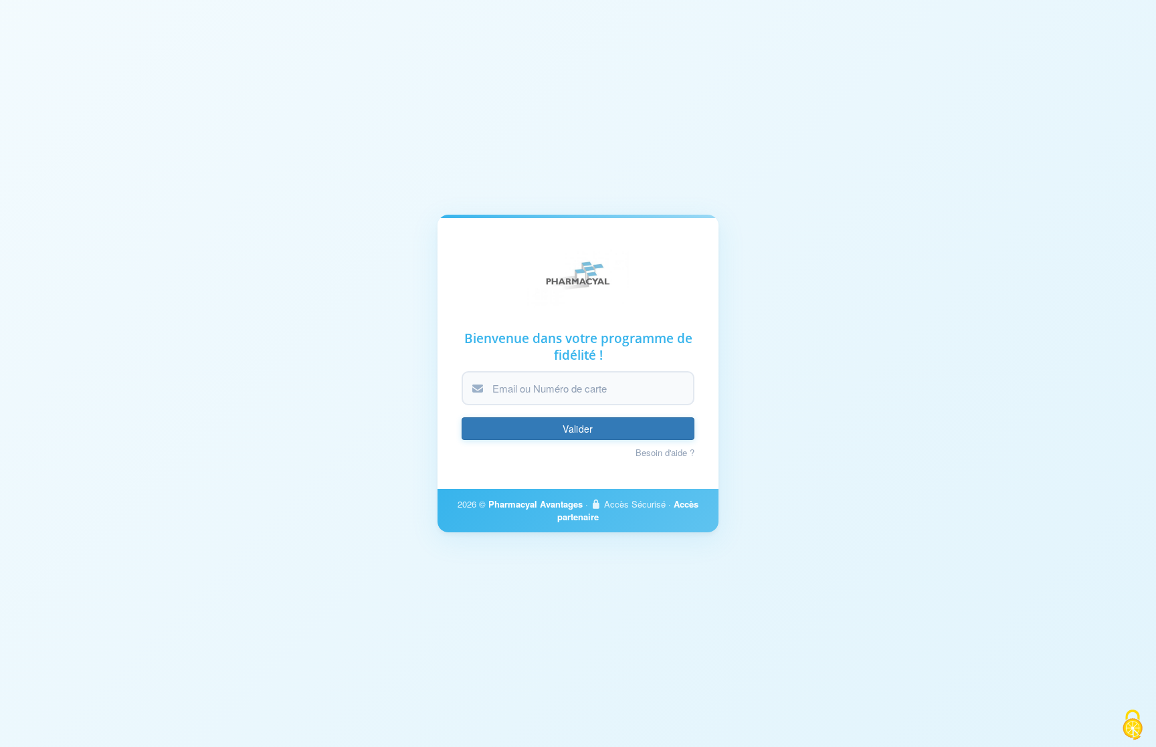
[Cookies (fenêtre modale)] (1132, 725)
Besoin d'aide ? (665, 453)
